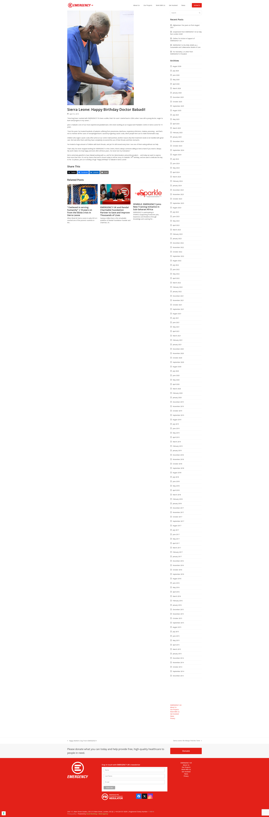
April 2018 (176, 490)
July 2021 (176, 318)
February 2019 (178, 446)
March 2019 (177, 442)
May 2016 (176, 587)
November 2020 (178, 353)
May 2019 (176, 433)
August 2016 (177, 579)
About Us (173, 707)
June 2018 (176, 481)
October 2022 (177, 252)
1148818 (151, 812)
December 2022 (178, 243)
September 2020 (178, 362)
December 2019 (178, 402)
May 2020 (176, 380)
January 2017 (177, 556)
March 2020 (177, 389)
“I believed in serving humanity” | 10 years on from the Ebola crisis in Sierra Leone (79, 211)
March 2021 (177, 336)
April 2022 (176, 278)
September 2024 (178, 150)
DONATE (197, 5)
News (172, 716)
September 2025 (178, 106)
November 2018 (178, 459)
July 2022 (176, 265)
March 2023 (177, 230)
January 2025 (177, 137)
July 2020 (176, 371)
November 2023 (178, 194)
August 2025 (177, 110)
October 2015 (177, 618)
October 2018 (177, 464)
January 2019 (177, 451)
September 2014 (178, 671)
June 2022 (176, 269)
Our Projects (174, 709)
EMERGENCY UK (175, 705)
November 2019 (178, 406)
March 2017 (177, 548)
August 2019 (177, 420)
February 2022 (178, 287)
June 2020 (176, 375)
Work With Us (174, 712)
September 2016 (178, 574)
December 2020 (178, 349)
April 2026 (176, 84)
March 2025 (177, 128)
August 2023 (177, 208)
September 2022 (178, 256)
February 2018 (178, 499)
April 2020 (176, 384)
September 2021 (178, 309)
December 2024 (178, 141)
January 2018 (177, 504)
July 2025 (176, 115)
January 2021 (177, 345)
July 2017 (176, 530)
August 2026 (177, 66)
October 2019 (177, 411)
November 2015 (178, 614)
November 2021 (178, 300)
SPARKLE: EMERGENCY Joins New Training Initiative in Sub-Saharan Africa (147, 207)
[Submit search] (199, 13)
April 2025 (176, 124)
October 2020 (177, 358)
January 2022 (177, 292)
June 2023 (176, 216)
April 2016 (176, 592)
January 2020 (177, 398)
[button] (72, 172)
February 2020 (178, 393)
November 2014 (178, 662)
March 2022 (177, 283)
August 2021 (177, 314)
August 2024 (177, 155)
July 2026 (176, 71)
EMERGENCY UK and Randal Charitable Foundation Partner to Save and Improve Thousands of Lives (115, 211)
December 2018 (178, 455)
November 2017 (178, 512)
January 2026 (177, 93)
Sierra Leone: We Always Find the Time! (186, 741)
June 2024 (176, 163)
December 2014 (178, 658)
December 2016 (178, 561)
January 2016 (177, 605)
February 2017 (178, 552)
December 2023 (178, 190)
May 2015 (176, 640)
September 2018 (178, 468)
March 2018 (177, 495)
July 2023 (176, 212)
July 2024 (176, 159)
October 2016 (177, 570)
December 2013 (178, 676)
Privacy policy (71, 814)
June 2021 (176, 322)
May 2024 (176, 168)
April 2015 (176, 645)
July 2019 (176, 424)
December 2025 (178, 97)
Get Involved (174, 714)
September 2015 (178, 623)
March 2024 (177, 177)
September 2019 (178, 415)
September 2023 (178, 203)
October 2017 (177, 517)
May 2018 (176, 486)
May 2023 (176, 221)
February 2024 (178, 181)
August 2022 (177, 261)
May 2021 (176, 327)
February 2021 (178, 340)
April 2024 (176, 172)
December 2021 (178, 296)
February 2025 (178, 133)
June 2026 (176, 75)
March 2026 (177, 88)
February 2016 (178, 601)
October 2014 (177, 667)
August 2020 (177, 367)
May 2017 (176, 539)
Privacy (172, 718)
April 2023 (176, 225)
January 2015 (177, 654)
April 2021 (176, 331)
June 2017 (176, 534)
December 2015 (178, 609)
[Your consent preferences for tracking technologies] (4, 813)
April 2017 (176, 543)
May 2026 (176, 80)
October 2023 (177, 199)
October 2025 (177, 102)
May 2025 (176, 119)
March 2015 (177, 649)
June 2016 (176, 583)
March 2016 (177, 596)
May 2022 (176, 274)
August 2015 (177, 627)
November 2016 (178, 565)
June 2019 (176, 428)
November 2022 (178, 247)
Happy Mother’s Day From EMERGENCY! (82, 741)
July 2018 (176, 477)
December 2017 (178, 508)
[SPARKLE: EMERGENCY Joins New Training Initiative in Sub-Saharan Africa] (148, 192)
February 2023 (178, 234)
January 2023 (177, 239)
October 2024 (177, 146)
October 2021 (177, 305)
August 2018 (177, 473)
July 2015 (176, 632)
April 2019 (176, 437)
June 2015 (176, 636)
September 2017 (178, 521)
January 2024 (177, 186)
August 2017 (177, 526)
